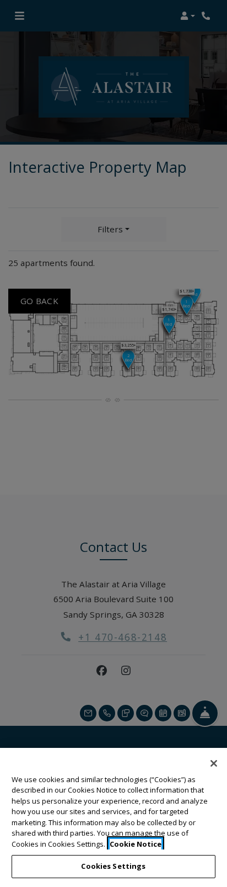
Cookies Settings (113, 866)
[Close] (214, 763)
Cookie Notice (135, 844)
